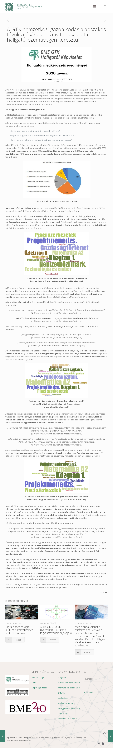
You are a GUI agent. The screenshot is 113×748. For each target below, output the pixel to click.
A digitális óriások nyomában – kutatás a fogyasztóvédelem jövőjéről (56, 630)
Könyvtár (62, 677)
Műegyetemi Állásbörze (69, 708)
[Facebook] (99, 743)
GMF (33, 682)
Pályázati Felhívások (67, 718)
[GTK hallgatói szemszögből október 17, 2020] (2, 736)
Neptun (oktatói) (39, 688)
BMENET (62, 693)
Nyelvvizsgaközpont (67, 703)
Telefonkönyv (37, 677)
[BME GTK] (23, 6)
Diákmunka (63, 713)
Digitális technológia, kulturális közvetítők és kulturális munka (19, 630)
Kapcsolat (88, 692)
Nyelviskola (63, 698)
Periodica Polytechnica (69, 682)
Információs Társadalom (69, 688)
